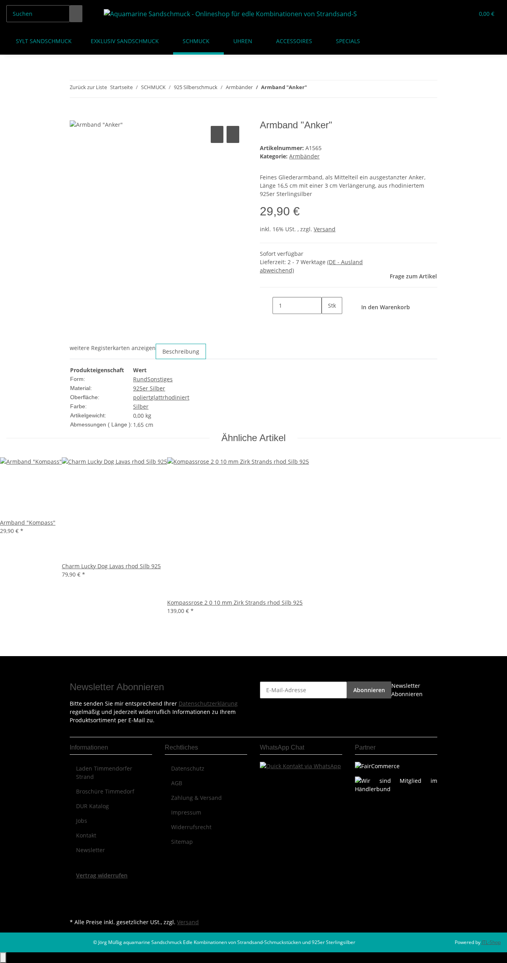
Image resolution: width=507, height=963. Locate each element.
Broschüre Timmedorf (105, 791)
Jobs (81, 820)
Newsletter (90, 850)
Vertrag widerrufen (102, 875)
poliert (142, 397)
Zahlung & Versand (196, 797)
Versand (324, 229)
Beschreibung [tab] (180, 351)
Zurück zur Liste (88, 87)
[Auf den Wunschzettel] (233, 134)
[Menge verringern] (266, 305)
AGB (176, 783)
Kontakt (86, 835)
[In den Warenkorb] (76, 115)
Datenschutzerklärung (208, 703)
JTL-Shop (491, 942)
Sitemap (182, 841)
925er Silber (149, 388)
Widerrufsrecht (191, 827)
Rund (140, 379)
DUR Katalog (92, 806)
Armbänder (304, 156)
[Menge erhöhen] (328, 322)
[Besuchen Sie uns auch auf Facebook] (76, 888)
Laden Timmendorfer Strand (104, 772)
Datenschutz (187, 768)
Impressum (186, 812)
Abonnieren (369, 690)
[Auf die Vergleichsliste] (217, 134)
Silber (141, 406)
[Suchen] (76, 13)
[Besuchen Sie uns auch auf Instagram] (76, 907)
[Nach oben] (3, 957)
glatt (156, 397)
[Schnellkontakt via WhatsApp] (300, 765)
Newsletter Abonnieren (407, 690)
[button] (452, 13)
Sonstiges (160, 379)
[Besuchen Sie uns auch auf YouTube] (76, 897)
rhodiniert (175, 397)
